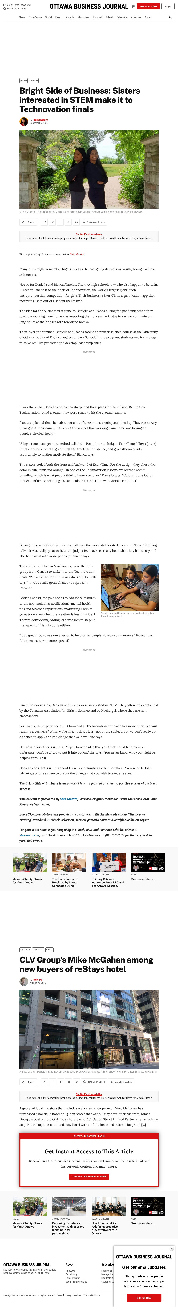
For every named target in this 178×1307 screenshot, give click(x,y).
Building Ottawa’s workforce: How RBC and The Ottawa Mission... (108, 882)
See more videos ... (143, 879)
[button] (171, 17)
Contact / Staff (73, 1278)
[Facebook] (60, 222)
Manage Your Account (112, 1274)
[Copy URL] (44, 222)
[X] (68, 222)
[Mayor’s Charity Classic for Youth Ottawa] (30, 862)
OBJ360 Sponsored (61, 875)
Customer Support (110, 1281)
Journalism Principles (76, 1281)
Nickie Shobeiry (40, 120)
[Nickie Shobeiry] (24, 121)
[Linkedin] (76, 222)
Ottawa (23, 80)
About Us (70, 1270)
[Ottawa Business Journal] (89, 6)
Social (16, 875)
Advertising (71, 1274)
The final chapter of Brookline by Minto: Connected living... (65, 882)
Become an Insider (110, 1270)
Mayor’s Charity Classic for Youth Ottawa (28, 881)
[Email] (52, 222)
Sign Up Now (144, 1297)
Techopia (34, 80)
